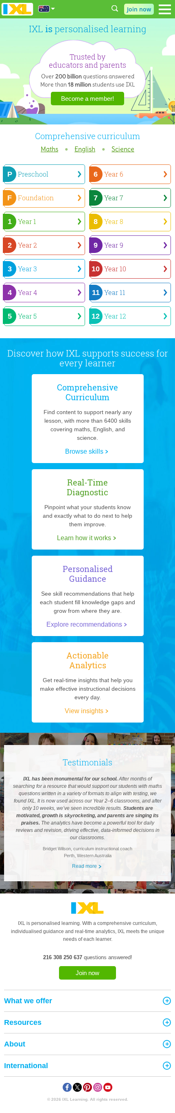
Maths (49, 149)
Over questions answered (87, 76)
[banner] (17, 9)
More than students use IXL (87, 84)
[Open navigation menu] (165, 9)
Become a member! (87, 98)
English (84, 149)
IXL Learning (75, 1099)
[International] (47, 9)
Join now (87, 972)
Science (123, 149)
